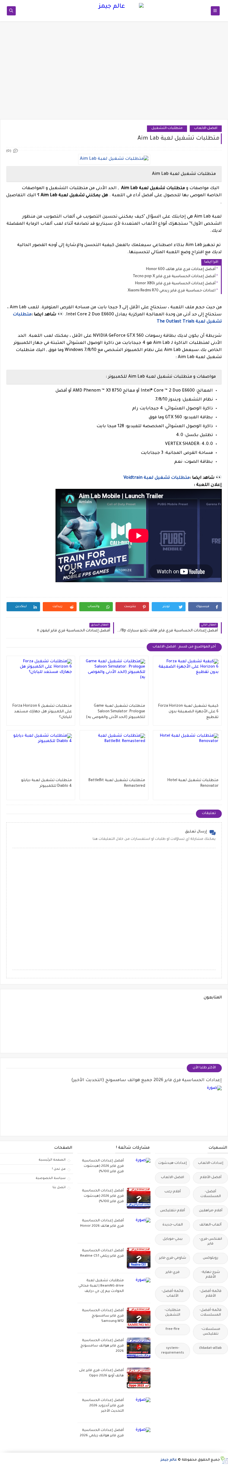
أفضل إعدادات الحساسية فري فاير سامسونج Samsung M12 (103, 1316)
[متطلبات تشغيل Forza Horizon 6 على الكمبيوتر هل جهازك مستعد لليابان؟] (41, 681)
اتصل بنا (59, 1187)
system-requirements (172, 1350)
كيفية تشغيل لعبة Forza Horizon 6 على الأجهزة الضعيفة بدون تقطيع (188, 711)
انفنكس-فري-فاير (210, 1241)
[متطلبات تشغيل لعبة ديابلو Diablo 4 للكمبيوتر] (41, 755)
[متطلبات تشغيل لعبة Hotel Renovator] (187, 755)
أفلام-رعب (172, 1192)
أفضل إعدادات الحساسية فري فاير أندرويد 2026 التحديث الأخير (103, 1406)
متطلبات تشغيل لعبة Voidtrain (157, 478)
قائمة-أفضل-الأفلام (210, 1294)
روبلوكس (210, 1258)
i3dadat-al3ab (210, 1348)
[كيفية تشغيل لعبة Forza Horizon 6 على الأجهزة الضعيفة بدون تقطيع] (187, 681)
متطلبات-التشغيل (167, 128)
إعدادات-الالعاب (210, 1163)
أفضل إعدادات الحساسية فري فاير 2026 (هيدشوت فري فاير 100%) (103, 1166)
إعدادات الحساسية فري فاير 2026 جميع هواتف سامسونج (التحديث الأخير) (146, 1080)
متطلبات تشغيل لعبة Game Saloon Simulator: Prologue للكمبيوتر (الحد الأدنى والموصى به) (115, 711)
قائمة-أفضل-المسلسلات (210, 1313)
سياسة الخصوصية (51, 1178)
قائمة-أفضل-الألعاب (172, 1294)
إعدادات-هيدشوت (172, 1163)
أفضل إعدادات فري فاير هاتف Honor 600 (181, 269)
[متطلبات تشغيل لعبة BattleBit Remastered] (114, 755)
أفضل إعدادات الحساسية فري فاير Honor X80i (175, 284)
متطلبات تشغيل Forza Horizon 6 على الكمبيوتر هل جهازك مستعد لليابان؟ (42, 711)
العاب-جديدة (172, 1225)
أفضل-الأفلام (210, 1178)
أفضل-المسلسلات (210, 1194)
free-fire (172, 1329)
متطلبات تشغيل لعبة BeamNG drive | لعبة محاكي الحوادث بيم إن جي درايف (101, 1286)
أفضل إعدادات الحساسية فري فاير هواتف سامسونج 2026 (102, 1346)
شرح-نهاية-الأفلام (210, 1275)
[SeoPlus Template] (224, 1460)
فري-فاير (173, 1272)
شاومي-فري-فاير (172, 1258)
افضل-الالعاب (205, 128)
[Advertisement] (114, 73)
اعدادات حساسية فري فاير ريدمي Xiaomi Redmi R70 (172, 291)
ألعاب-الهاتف (210, 1225)
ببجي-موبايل (173, 1239)
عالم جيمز (169, 1460)
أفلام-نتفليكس (172, 1211)
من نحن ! (59, 1169)
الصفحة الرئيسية (52, 1160)
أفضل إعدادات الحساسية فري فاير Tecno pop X (174, 277)
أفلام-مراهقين (210, 1211)
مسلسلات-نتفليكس (210, 1331)
